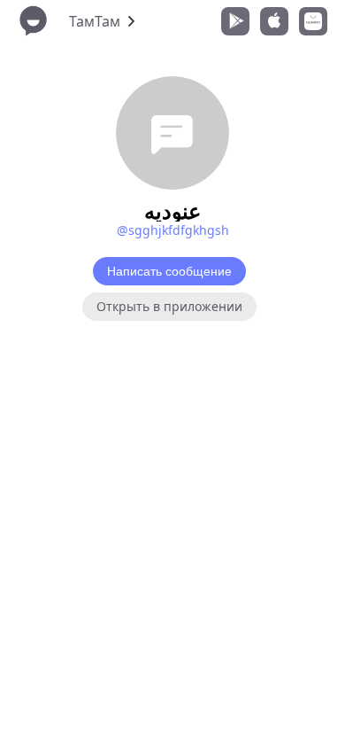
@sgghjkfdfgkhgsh (173, 230)
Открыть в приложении (169, 306)
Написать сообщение (169, 271)
